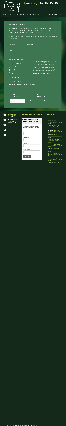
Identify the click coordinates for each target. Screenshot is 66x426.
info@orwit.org (15, 116)
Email (10, 50)
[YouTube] (51, 3)
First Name (12, 44)
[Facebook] (41, 3)
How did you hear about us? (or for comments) (22, 84)
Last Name (30, 44)
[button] (40, 14)
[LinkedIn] (56, 3)
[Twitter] (4, 120)
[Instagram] (46, 3)
